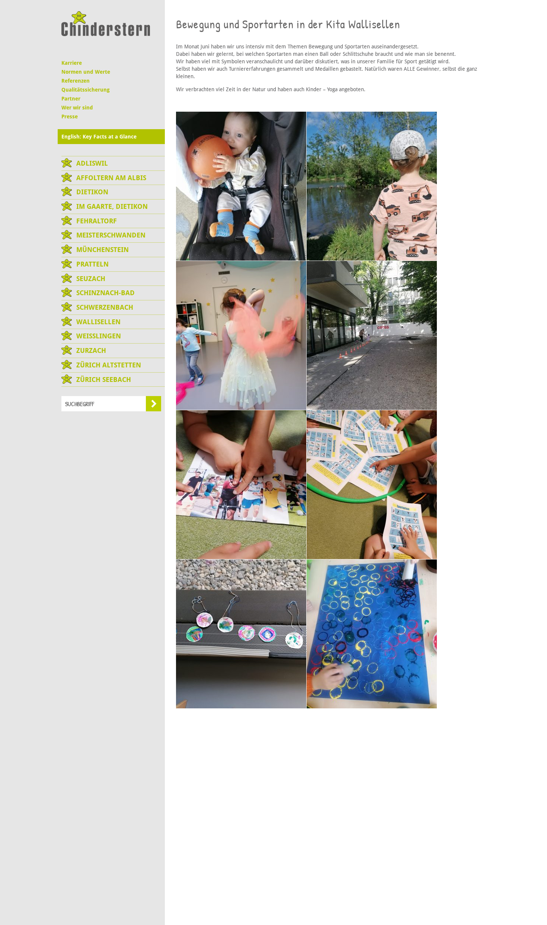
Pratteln (92, 264)
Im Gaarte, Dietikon (112, 206)
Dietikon (92, 192)
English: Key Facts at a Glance (99, 137)
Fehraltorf (96, 221)
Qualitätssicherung (85, 90)
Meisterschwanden (110, 235)
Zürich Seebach (103, 379)
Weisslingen (98, 336)
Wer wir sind (77, 108)
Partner (70, 99)
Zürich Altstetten (108, 365)
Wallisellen (98, 322)
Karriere (71, 63)
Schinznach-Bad (105, 293)
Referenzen (75, 81)
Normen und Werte (85, 72)
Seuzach (90, 279)
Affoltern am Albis (111, 178)
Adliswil (92, 163)
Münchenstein (102, 249)
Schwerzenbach (104, 307)
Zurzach (91, 350)
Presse (69, 116)
